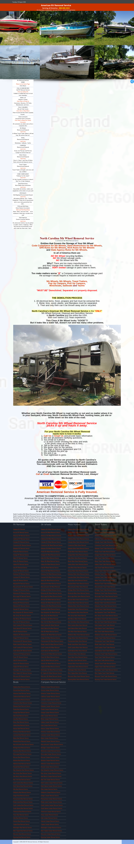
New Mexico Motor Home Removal (77, 618)
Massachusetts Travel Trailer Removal (105, 587)
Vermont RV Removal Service (21, 663)
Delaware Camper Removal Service (50, 706)
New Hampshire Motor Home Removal (78, 612)
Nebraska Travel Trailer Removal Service (105, 606)
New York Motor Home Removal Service (78, 622)
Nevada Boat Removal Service (21, 767)
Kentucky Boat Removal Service (21, 731)
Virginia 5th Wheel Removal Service (50, 666)
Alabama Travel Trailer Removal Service (105, 529)
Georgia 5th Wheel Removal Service (50, 555)
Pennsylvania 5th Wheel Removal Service (52, 641)
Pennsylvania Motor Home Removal (77, 641)
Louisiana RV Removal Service (21, 577)
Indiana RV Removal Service (20, 564)
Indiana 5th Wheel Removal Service (50, 564)
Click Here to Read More (22, 111)
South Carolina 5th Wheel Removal (50, 647)
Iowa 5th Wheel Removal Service (50, 567)
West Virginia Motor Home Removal (77, 673)
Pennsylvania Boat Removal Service (23, 799)
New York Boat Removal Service (21, 779)
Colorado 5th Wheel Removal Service (51, 542)
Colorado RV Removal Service (21, 542)
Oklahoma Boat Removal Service (22, 792)
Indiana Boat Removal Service (21, 725)
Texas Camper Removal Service (49, 815)
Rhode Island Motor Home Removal (77, 644)
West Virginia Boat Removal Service (22, 830)
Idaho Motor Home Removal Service (77, 558)
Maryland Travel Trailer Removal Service (105, 583)
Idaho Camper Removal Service (49, 715)
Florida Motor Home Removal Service (78, 551)
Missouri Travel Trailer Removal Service (105, 599)
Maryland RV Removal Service (21, 583)
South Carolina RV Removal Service (22, 647)
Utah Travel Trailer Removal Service (104, 660)
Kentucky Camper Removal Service (50, 731)
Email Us (59, 436)
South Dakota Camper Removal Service (51, 808)
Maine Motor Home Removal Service (77, 580)
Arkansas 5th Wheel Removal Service (51, 535)
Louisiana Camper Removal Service (50, 735)
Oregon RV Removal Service (20, 638)
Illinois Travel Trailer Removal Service (105, 561)
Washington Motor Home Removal (77, 670)
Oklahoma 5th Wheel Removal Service (51, 634)
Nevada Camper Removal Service (50, 767)
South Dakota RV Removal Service (22, 650)
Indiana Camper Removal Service (50, 722)
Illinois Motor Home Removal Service (78, 561)
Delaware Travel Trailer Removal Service (105, 548)
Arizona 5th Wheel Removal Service (50, 532)
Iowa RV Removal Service (20, 567)
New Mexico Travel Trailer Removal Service (106, 618)
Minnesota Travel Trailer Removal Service (106, 593)
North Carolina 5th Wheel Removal (50, 625)
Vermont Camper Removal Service (50, 821)
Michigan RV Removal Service (21, 590)
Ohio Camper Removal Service (49, 789)
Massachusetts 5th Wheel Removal (50, 587)
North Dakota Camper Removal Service (51, 786)
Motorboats (55, 285)
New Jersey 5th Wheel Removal (49, 615)
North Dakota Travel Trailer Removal (104, 628)
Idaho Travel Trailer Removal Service (104, 558)
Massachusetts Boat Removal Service (23, 744)
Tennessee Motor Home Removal (77, 654)
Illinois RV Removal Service (20, 561)
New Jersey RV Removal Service (22, 615)
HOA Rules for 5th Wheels (80, 247)
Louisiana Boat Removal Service (21, 735)
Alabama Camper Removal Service (50, 687)
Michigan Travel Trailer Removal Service (105, 590)
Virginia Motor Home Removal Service (78, 666)
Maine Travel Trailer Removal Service (105, 580)
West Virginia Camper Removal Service (51, 830)
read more (23, 131)
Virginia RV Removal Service (21, 666)
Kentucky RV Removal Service (21, 574)
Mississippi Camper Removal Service (51, 754)
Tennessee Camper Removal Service (51, 811)
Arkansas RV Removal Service (21, 535)
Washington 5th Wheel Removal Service (51, 670)
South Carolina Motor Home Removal (78, 647)
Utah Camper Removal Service (49, 818)
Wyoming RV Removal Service (21, 679)
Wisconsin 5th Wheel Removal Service (51, 676)
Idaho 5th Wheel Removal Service (50, 558)
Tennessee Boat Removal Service (22, 811)
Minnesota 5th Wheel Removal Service (51, 593)
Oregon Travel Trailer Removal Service (105, 638)
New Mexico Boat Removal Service (22, 776)
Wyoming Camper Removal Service (50, 837)
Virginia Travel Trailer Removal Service (105, 666)
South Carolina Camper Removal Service (52, 805)
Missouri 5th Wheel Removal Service (51, 599)
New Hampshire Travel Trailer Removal (105, 612)
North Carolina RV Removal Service (22, 625)
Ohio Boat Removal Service (20, 789)
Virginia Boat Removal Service (21, 824)
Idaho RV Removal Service (20, 558)
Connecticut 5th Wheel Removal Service (51, 545)
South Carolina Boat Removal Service (23, 805)
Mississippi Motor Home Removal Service (79, 596)
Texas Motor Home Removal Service (77, 657)
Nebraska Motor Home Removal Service (78, 606)
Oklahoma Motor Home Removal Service (79, 634)
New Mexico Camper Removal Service (51, 776)
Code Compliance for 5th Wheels (49, 245)
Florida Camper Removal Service (49, 709)
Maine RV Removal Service (20, 580)
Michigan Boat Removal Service (21, 747)
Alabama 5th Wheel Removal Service (51, 529)
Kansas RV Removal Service (21, 571)
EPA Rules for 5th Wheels (53, 247)
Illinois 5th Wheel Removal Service (50, 561)
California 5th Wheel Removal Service (51, 539)
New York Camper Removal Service (50, 779)
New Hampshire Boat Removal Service (23, 770)
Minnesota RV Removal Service (21, 593)
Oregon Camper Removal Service (50, 795)
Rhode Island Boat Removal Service (22, 802)
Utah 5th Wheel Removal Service (50, 660)
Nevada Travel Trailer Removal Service (105, 609)
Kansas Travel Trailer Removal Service (105, 571)
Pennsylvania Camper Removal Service (51, 799)
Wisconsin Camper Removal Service (50, 834)
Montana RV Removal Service (21, 603)
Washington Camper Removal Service (51, 827)
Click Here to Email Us (23, 101)
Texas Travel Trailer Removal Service (105, 657)
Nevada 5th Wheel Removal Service (50, 609)
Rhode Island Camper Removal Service (51, 802)
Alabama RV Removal (19, 529)
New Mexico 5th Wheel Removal (49, 618)
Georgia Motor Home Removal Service (78, 555)
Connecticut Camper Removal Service (51, 703)
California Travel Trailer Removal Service (105, 539)
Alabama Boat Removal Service (21, 687)
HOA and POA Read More (23, 210)
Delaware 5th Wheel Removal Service (51, 548)
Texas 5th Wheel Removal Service (50, 657)
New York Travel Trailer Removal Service (105, 622)
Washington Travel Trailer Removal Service (106, 670)
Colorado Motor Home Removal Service (78, 542)
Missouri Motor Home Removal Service (78, 599)
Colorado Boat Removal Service (21, 699)
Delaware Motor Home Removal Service (78, 548)
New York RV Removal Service (21, 622)
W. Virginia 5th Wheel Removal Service (51, 673)
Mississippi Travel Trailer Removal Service (106, 596)
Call (38, 474)
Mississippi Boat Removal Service (22, 754)
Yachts (81, 285)
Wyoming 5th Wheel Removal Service (51, 679)
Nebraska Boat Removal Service (21, 763)
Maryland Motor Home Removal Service (78, 583)
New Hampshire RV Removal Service (23, 612)
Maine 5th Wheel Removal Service (50, 580)
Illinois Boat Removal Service (21, 722)
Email (46, 474)
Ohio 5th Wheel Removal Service (50, 631)
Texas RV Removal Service (20, 657)
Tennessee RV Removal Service (21, 654)
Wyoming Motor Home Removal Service (78, 679)
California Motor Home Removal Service (78, 539)
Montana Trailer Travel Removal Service (105, 603)
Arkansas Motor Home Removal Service (78, 535)
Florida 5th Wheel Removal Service (50, 551)
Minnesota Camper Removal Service (50, 751)
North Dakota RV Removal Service (22, 628)
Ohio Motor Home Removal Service (77, 631)
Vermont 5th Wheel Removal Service (50, 663)
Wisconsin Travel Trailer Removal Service (106, 676)
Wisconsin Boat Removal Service (22, 834)
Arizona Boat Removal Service (21, 690)
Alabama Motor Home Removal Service (78, 529)
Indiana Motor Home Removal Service (78, 564)
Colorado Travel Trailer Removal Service (105, 542)
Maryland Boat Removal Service (21, 741)
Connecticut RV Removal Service (22, 545)
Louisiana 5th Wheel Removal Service (51, 577)
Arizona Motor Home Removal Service (78, 532)
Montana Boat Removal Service (21, 760)
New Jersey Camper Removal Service (51, 773)
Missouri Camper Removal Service (50, 757)
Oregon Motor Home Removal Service (78, 638)
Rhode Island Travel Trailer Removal (104, 644)
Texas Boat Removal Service (21, 815)
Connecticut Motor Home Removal (77, 545)
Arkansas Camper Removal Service (50, 693)
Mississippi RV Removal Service (22, 596)
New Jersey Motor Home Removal (77, 615)
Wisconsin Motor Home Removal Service (79, 676)
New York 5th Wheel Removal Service (51, 622)
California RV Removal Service (21, 539)
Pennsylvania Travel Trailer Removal (104, 641)
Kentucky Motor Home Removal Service (78, 574)
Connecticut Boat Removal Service (22, 703)
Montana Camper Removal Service (50, 760)
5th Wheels (52, 281)
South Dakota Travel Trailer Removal (104, 650)
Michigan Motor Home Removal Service (78, 590)
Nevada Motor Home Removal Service (78, 609)
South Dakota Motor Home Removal (77, 650)
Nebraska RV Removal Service (21, 606)
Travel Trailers (79, 281)
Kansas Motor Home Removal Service (78, 571)
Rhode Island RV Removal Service (22, 644)
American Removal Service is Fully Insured (67, 492)
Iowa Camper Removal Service (49, 725)
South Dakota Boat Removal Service (23, 808)
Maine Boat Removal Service (21, 738)
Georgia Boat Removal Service (21, 712)
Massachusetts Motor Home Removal (78, 587)
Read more (67, 60)
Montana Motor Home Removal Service (78, 603)
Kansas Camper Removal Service (50, 728)
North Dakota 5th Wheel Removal (50, 628)
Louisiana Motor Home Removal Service (78, 577)
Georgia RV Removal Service (21, 555)
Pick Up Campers (76, 283)
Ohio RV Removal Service (20, 631)
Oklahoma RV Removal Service (21, 634)
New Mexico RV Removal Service (22, 618)
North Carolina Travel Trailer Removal (105, 625)
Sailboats (67, 285)
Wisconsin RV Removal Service (21, 676)
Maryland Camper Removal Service (50, 741)
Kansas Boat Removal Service (21, 728)
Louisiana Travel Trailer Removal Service (105, 577)
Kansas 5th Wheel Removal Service (50, 571)
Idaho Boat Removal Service (20, 715)
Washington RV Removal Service (22, 670)
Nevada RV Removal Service (21, 609)
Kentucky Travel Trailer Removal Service (105, 574)
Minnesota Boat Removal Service (22, 751)
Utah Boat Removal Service (20, 818)
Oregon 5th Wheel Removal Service (50, 638)
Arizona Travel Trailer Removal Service (105, 532)
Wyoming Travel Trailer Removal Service (105, 679)
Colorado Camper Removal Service (50, 699)
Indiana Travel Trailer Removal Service (105, 564)
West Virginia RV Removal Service (22, 673)
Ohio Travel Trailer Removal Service (104, 631)
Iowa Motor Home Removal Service (77, 567)
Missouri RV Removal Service (21, 599)
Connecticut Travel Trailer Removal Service (106, 545)
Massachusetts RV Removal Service (23, 587)
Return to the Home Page (23, 84)
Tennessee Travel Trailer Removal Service (106, 654)
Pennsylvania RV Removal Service (22, 641)
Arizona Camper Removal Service (50, 690)
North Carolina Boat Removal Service (23, 783)
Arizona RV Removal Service (21, 532)
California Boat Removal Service (21, 696)
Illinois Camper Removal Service (49, 719)
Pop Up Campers (57, 283)
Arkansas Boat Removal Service (21, 693)
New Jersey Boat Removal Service (22, 773)
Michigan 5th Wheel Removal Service (51, 590)
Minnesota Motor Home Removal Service (79, 593)
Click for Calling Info (23, 91)
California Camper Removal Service (50, 696)
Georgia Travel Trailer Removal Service (105, 555)
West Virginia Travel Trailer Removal (104, 673)
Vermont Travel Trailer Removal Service (105, 663)
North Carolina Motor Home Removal (77, 625)
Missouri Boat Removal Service (21, 757)
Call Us (47, 436)
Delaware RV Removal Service (21, 548)
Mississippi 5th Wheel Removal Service (51, 596)
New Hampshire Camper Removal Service (52, 770)
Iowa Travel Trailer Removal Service (104, 567)
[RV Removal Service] (56, 7)
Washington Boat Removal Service (22, 827)
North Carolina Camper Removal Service (51, 783)
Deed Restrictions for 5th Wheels (84, 245)
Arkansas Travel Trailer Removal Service (105, 535)
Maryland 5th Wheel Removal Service (51, 583)
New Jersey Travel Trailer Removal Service (106, 615)
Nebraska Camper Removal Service (50, 763)
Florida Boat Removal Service (21, 709)
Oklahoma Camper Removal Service (50, 792)
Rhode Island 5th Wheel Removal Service (52, 644)
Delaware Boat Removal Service (21, 706)
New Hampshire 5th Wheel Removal (50, 612)
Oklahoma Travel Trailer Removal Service (106, 634)
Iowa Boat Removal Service (20, 719)
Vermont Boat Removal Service (21, 821)
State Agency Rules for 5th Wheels (69, 250)
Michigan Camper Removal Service (50, 747)
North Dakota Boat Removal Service (22, 786)
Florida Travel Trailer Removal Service (105, 551)
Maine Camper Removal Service (49, 738)
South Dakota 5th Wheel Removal (50, 650)
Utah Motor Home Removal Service (77, 660)
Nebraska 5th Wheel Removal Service (51, 606)
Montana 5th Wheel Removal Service (51, 603)
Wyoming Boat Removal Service (21, 837)
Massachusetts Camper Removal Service (52, 744)
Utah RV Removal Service (20, 660)
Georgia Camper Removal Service (50, 712)
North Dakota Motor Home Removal (77, 628)
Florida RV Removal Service (20, 551)
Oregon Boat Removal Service (21, 795)
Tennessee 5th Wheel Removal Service (51, 654)
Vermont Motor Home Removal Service (78, 663)
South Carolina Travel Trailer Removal (105, 647)
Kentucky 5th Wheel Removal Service (51, 574)
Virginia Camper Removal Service (50, 824)
